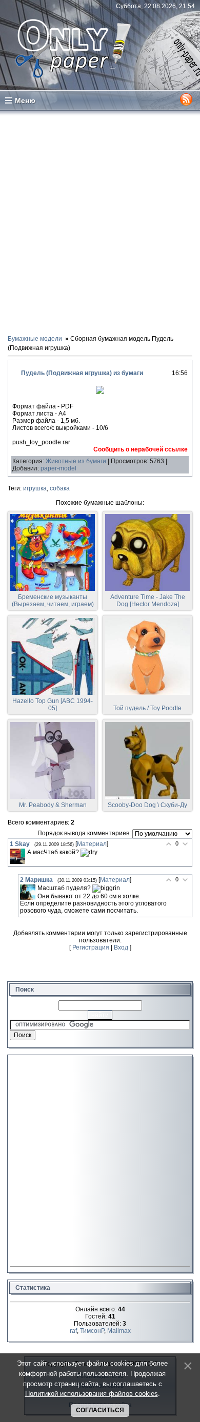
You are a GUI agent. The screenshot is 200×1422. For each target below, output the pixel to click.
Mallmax (119, 1330)
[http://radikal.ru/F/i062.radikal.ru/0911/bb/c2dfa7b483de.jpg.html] (100, 392)
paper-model (58, 468)
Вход (121, 947)
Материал (92, 844)
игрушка (35, 488)
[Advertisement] (100, 222)
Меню (25, 100)
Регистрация (90, 947)
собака (60, 488)
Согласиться (100, 1410)
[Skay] (17, 856)
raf (73, 1330)
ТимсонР (92, 1330)
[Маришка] (27, 892)
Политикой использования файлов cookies (91, 1393)
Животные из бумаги (76, 461)
